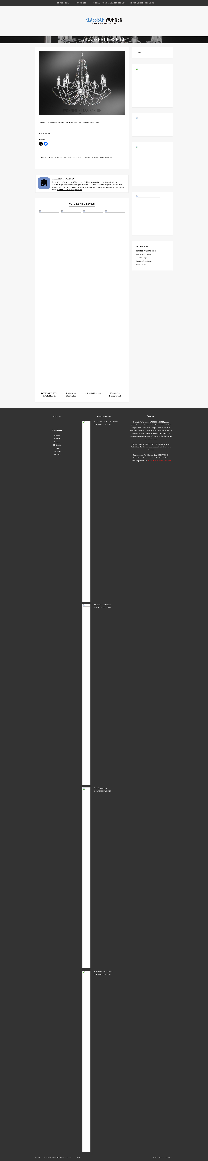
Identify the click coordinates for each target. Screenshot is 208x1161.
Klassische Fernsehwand (144, 261)
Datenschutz (57, 454)
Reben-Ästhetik (141, 264)
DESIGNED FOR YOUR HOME (146, 251)
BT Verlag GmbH (166, 1157)
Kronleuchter (106, 158)
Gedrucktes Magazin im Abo (109, 3)
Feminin (87, 158)
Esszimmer (77, 158)
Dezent (51, 158)
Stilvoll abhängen (141, 258)
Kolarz (95, 158)
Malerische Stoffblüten (143, 254)
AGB (57, 448)
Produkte (81, 3)
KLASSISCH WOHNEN (103, 424)
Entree (68, 158)
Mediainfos (57, 445)
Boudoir (43, 158)
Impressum (57, 451)
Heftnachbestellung (142, 3)
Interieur (63, 3)
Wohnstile (57, 435)
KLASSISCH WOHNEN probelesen (69, 190)
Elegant (59, 158)
